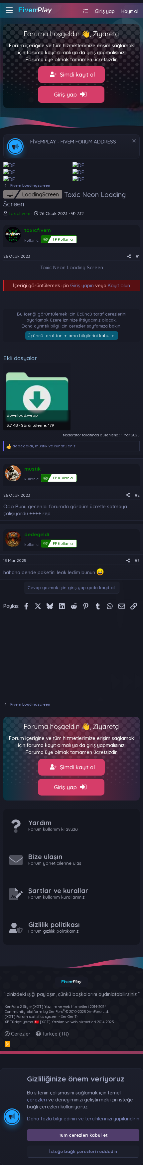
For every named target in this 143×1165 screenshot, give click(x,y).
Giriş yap (66, 94)
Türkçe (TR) (55, 1034)
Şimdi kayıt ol (76, 74)
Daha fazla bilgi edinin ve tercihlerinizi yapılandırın (83, 1118)
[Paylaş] (129, 256)
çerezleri (37, 1099)
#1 (138, 256)
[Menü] (9, 10)
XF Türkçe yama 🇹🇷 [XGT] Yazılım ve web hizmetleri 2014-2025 (59, 1022)
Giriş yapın (82, 285)
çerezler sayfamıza (88, 326)
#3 (137, 560)
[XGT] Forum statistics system (41, 1016)
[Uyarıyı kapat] (133, 141)
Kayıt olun (119, 285)
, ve (43, 445)
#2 (137, 495)
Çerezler (20, 1034)
